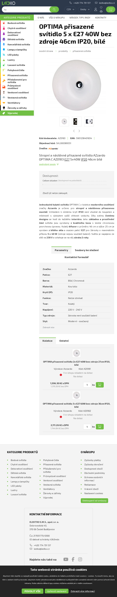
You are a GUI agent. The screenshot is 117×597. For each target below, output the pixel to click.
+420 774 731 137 (81, 2)
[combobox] (70, 9)
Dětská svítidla (16, 39)
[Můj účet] (95, 9)
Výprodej (13, 113)
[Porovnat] (103, 11)
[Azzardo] (53, 148)
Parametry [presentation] (61, 250)
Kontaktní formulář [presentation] (77, 257)
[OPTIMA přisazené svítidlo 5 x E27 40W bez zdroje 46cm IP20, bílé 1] (76, 85)
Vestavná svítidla (17, 97)
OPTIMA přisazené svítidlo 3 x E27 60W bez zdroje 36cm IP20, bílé (76, 405)
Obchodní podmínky (94, 473)
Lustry (11, 59)
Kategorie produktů (17, 17)
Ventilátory (14, 102)
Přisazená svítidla (18, 75)
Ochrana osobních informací (93, 479)
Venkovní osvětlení (18, 92)
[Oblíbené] (103, 7)
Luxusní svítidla (16, 65)
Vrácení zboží (91, 489)
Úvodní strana (46, 51)
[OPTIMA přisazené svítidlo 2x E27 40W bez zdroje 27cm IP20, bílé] (76, 353)
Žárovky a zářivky (17, 107)
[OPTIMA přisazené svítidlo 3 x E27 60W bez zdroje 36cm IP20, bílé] (76, 395)
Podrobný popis (47, 164)
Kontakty (100, 17)
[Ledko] (9, 3)
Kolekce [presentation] (48, 340)
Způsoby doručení (93, 464)
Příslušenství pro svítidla (17, 80)
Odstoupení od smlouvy (94, 500)
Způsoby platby (92, 460)
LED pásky (13, 54)
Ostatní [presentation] (64, 340)
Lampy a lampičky (17, 49)
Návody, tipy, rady (79, 17)
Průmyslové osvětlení (14, 86)
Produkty (63, 51)
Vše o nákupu (57, 17)
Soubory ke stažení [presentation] (87, 250)
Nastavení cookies (93, 493)
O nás (41, 17)
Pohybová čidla (16, 70)
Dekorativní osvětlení (14, 33)
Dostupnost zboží (93, 468)
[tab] (61, 250)
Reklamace (90, 484)
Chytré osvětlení (17, 28)
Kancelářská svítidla (19, 44)
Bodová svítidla (16, 23)
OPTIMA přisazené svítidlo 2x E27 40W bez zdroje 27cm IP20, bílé (76, 363)
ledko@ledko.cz (107, 2)
